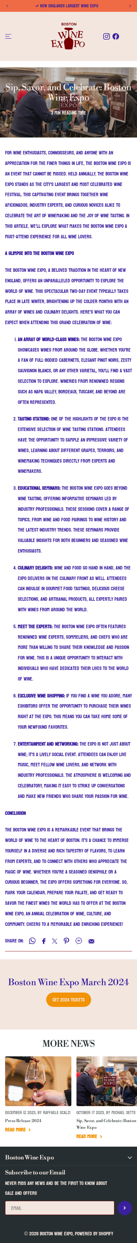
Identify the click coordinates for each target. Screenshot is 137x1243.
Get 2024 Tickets (69, 999)
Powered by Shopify (94, 1233)
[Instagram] (106, 36)
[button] (7, 6)
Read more (16, 1129)
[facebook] (115, 36)
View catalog (8, 36)
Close (68, 1157)
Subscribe (125, 1208)
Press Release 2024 (23, 1120)
